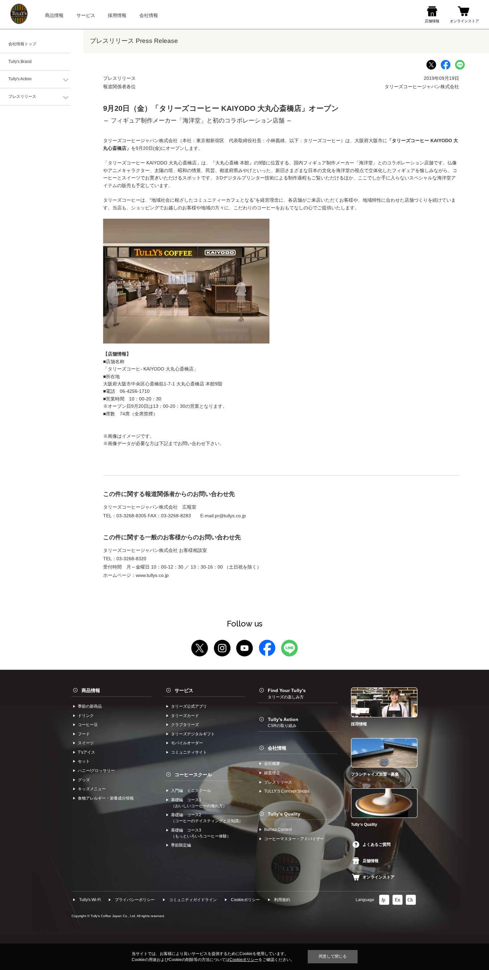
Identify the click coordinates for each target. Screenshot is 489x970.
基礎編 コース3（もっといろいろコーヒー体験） (201, 833)
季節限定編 (181, 845)
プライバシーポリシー (135, 899)
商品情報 (91, 690)
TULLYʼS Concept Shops (286, 791)
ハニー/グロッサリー (96, 770)
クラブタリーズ (185, 724)
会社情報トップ (22, 44)
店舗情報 (371, 860)
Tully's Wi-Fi (90, 899)
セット (84, 761)
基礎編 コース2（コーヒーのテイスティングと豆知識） (207, 818)
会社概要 (272, 763)
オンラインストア (379, 877)
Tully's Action (20, 79)
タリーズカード (185, 715)
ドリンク (86, 715)
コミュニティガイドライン (193, 899)
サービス (184, 690)
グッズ (84, 780)
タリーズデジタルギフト (193, 734)
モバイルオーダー (187, 743)
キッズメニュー (92, 789)
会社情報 (277, 748)
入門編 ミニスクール (191, 790)
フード (84, 734)
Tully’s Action (283, 722)
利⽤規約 (282, 899)
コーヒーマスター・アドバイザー (294, 839)
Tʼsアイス (86, 752)
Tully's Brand (20, 61)
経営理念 (272, 773)
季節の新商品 (90, 706)
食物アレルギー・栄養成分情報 (106, 798)
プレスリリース (22, 96)
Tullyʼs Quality (284, 814)
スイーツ (86, 743)
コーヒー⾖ (88, 724)
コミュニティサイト (189, 752)
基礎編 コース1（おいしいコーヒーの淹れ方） (199, 803)
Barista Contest (278, 829)
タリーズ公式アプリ (189, 706)
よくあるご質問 (377, 844)
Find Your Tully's (287, 693)
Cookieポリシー (245, 899)
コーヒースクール (193, 774)
